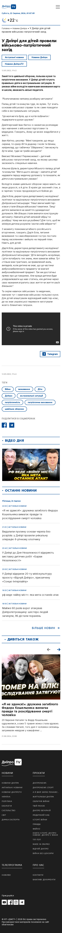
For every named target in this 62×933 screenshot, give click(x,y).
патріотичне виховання (40, 402)
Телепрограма (12, 865)
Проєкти (39, 773)
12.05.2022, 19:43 (9, 70)
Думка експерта (11, 820)
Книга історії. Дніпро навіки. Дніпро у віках (45, 834)
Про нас (38, 865)
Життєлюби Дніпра (43, 797)
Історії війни (40, 820)
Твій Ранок (39, 806)
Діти (40, 389)
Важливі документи (44, 880)
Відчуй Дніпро (41, 849)
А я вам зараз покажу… (46, 792)
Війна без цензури (43, 853)
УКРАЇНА (6, 797)
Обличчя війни (41, 801)
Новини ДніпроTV (14, 64)
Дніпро (8, 396)
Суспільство (8, 811)
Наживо (6, 875)
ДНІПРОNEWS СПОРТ (43, 788)
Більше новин (43, 628)
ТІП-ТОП (37, 840)
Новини (7, 773)
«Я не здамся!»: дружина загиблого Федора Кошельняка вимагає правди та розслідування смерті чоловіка (30, 709)
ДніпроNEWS (39, 783)
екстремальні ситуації (31, 396)
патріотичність (12, 402)
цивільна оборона (14, 409)
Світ (4, 815)
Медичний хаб (41, 815)
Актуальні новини (14, 57)
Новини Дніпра (19, 28)
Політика (7, 801)
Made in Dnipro (41, 844)
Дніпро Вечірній (42, 811)
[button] (58, 649)
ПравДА (37, 824)
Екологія (7, 806)
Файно (36, 829)
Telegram (52, 354)
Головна (6, 28)
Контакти (38, 875)
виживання (24, 389)
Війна (8, 389)
